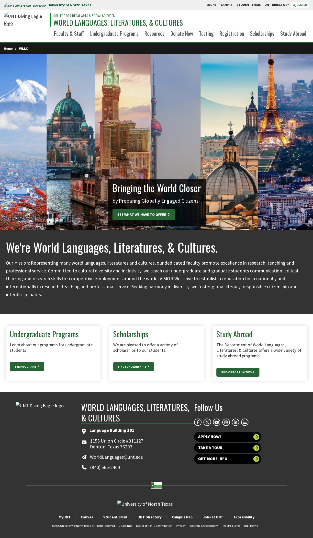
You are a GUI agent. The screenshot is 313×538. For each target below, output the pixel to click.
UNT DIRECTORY (277, 5)
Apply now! (209, 436)
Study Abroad (293, 33)
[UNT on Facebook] (197, 422)
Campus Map (182, 517)
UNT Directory (149, 517)
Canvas (87, 517)
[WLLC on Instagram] (226, 422)
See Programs (26, 366)
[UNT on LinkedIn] (235, 422)
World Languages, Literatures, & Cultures (118, 22)
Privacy (181, 525)
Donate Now (181, 33)
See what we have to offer (142, 214)
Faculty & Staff (69, 33)
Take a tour (210, 447)
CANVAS (227, 5)
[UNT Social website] (244, 422)
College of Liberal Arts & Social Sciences (84, 15)
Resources (155, 33)
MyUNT (65, 517)
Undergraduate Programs (114, 33)
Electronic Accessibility (204, 525)
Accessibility (244, 517)
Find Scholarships (132, 366)
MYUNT (211, 5)
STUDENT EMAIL (248, 5)
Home (8, 48)
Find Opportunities (236, 372)
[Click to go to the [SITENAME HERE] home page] (26, 20)
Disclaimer (125, 525)
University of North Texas (69, 4)
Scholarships (262, 33)
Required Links (231, 525)
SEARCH (301, 5)
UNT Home (251, 525)
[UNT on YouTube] (216, 422)
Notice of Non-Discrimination (154, 525)
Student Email (115, 517)
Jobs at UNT (213, 517)
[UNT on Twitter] (207, 422)
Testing (206, 33)
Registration (232, 33)
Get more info (212, 458)
